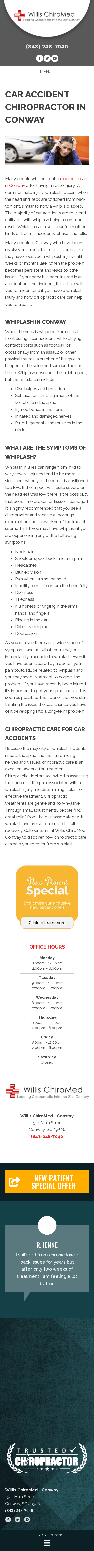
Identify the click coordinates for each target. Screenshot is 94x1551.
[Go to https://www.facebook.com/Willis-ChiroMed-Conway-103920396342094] (39, 59)
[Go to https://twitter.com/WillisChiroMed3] (47, 59)
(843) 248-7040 (47, 46)
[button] (47, 1181)
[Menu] (47, 1543)
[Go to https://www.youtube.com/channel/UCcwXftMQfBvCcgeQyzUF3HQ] (54, 59)
